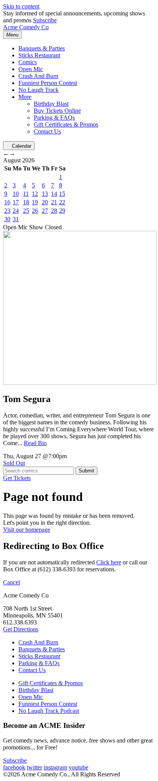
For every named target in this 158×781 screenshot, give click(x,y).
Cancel (11, 582)
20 (45, 202)
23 (7, 210)
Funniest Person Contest (47, 83)
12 (35, 193)
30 (7, 219)
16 (7, 202)
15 (62, 193)
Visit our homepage (26, 529)
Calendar (21, 146)
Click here (108, 562)
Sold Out (14, 463)
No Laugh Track (38, 90)
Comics (27, 62)
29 (62, 210)
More (24, 96)
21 (54, 202)
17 (16, 202)
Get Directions (20, 629)
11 (26, 193)
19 (35, 202)
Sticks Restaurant (39, 55)
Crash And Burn (38, 76)
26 (35, 210)
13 (45, 193)
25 (26, 210)
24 (16, 210)
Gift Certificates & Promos (66, 124)
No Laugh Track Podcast (48, 711)
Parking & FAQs (54, 117)
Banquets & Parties (41, 48)
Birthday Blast (51, 103)
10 (16, 193)
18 (26, 202)
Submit (86, 471)
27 (45, 210)
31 (16, 219)
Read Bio (35, 443)
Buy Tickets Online (57, 110)
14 (54, 193)
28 (54, 210)
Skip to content (21, 6)
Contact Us (47, 131)
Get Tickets (17, 478)
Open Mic (30, 69)
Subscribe (45, 20)
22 (62, 202)
